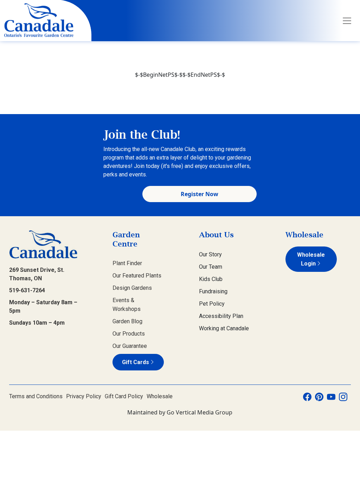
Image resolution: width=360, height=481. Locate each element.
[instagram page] (343, 396)
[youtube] (331, 396)
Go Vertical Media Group (199, 412)
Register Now (199, 194)
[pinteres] (319, 396)
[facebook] (307, 396)
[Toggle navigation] (347, 20)
